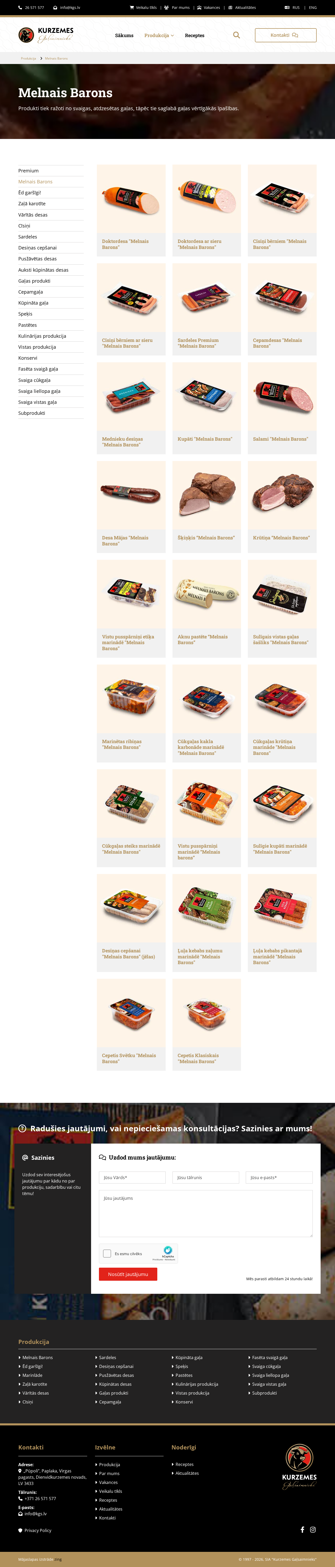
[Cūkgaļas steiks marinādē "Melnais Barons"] (131, 803)
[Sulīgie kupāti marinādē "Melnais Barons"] (282, 803)
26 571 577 (31, 7)
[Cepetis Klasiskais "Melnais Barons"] (206, 1013)
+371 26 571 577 (37, 1498)
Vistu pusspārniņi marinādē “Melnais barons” (199, 852)
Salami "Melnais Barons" (280, 439)
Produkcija (156, 35)
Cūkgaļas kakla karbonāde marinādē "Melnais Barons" (201, 747)
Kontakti (105, 1518)
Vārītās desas (33, 215)
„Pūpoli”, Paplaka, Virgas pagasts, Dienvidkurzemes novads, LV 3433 (52, 1477)
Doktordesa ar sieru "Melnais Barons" (199, 244)
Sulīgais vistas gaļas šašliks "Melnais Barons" (281, 639)
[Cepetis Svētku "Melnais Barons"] (131, 1013)
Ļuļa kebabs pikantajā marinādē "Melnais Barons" (277, 956)
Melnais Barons (56, 58)
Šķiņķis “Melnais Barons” (206, 538)
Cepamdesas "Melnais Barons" (277, 343)
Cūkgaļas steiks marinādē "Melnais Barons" (131, 849)
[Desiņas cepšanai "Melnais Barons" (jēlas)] (131, 908)
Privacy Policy (34, 1530)
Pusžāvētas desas (37, 258)
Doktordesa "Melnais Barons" (125, 244)
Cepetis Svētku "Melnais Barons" (129, 1058)
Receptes (194, 35)
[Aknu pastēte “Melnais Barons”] (206, 594)
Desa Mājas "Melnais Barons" (125, 540)
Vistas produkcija (37, 347)
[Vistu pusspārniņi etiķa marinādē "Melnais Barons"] (131, 594)
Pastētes (27, 325)
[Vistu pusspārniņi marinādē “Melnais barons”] (206, 803)
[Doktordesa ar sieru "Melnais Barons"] (206, 199)
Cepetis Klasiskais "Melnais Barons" (198, 1058)
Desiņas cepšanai (37, 247)
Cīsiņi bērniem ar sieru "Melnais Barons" (127, 343)
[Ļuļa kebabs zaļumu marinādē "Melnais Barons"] (206, 908)
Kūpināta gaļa (33, 303)
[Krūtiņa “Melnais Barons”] (282, 495)
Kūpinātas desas (113, 1384)
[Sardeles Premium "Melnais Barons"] (206, 297)
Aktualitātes (108, 1509)
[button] (286, 35)
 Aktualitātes (242, 7)
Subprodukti (31, 413)
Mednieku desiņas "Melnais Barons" (122, 442)
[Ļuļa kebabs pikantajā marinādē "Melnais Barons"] (282, 908)
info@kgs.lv (66, 7)
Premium (28, 170)
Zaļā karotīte (32, 203)
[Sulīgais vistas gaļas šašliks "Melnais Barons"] (282, 594)
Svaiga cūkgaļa (34, 380)
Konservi (27, 358)
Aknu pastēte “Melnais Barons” (203, 639)
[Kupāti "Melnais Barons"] (206, 396)
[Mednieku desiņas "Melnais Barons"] (131, 396)
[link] (154, 35)
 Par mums (177, 7)
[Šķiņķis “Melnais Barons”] (206, 495)
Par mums (107, 1473)
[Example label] (313, 1530)
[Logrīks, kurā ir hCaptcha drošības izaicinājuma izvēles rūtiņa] (138, 1253)
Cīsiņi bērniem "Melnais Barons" (279, 244)
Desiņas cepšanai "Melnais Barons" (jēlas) (128, 953)
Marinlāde (30, 1375)
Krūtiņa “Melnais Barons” (281, 538)
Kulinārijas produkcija (42, 336)
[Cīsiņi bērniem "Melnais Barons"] (282, 199)
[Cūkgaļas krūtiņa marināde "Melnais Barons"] (282, 699)
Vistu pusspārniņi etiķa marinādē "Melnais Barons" (128, 642)
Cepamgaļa (30, 292)
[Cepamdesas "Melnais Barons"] (282, 297)
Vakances (208, 7)
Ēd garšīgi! (29, 192)
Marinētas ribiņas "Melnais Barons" (122, 744)
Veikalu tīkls (143, 7)
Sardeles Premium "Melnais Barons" (198, 343)
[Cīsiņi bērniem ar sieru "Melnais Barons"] (131, 297)
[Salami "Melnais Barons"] (282, 396)
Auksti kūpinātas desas (43, 270)
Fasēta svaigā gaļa (38, 369)
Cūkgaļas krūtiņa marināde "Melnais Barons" (274, 747)
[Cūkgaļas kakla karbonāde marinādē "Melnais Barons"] (206, 699)
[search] (236, 35)
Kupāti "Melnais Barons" (205, 439)
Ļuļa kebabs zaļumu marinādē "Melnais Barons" (200, 956)
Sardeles (27, 237)
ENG (313, 7)
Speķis (25, 314)
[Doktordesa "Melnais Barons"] (131, 199)
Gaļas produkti (34, 281)
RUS (296, 7)
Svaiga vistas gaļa (37, 402)
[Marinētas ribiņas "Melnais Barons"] (131, 699)
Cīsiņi (24, 226)
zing (58, 1559)
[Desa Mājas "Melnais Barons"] (131, 495)
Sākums (124, 35)
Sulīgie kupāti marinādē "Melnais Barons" (280, 849)
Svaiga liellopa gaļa (39, 391)
